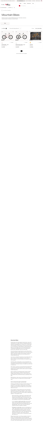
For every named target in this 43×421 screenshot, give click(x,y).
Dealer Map (33, 0)
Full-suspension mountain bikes (16, 407)
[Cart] (14, 7)
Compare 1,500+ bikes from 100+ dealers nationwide (7, 0)
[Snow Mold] (16, 42)
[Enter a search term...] (19, 5)
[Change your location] (41, 0)
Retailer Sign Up (38, 0)
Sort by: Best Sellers (38, 28)
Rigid (5, 23)
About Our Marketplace (28, 0)
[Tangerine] (30, 42)
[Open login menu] (12, 7)
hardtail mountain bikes (21, 401)
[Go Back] (2, 10)
